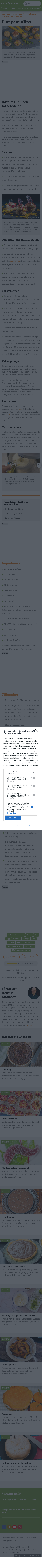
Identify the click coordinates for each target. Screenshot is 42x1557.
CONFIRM (12, 817)
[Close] (37, 731)
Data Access (21, 826)
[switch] (33, 778)
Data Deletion (8, 826)
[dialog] (21, 778)
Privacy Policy (34, 826)
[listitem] (21, 772)
